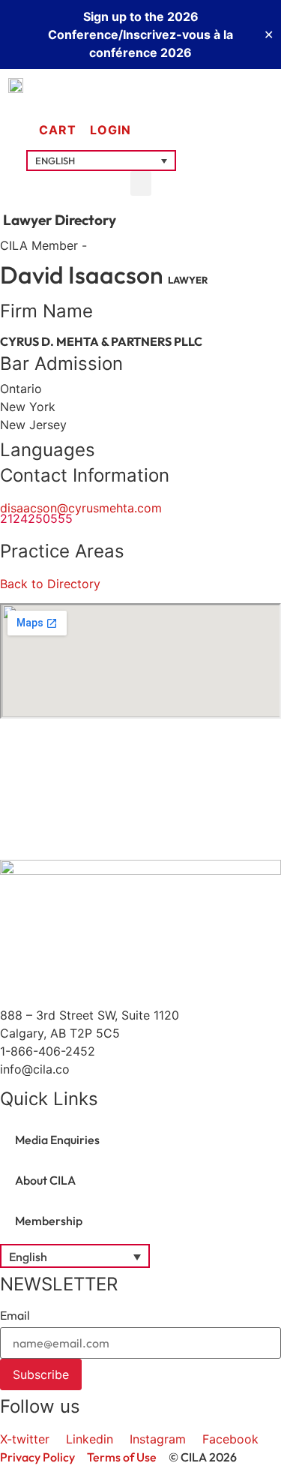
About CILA (45, 1180)
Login (110, 129)
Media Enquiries (57, 1139)
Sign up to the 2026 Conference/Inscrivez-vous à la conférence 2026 (140, 34)
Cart (57, 129)
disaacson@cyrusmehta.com (81, 507)
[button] (101, 160)
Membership (48, 1220)
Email (15, 1315)
